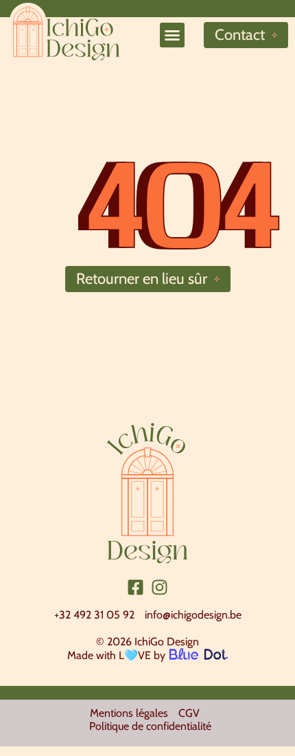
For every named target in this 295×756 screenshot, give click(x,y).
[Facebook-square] (135, 587)
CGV (189, 713)
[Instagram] (159, 587)
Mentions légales (129, 713)
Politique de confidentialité (150, 726)
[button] (172, 35)
